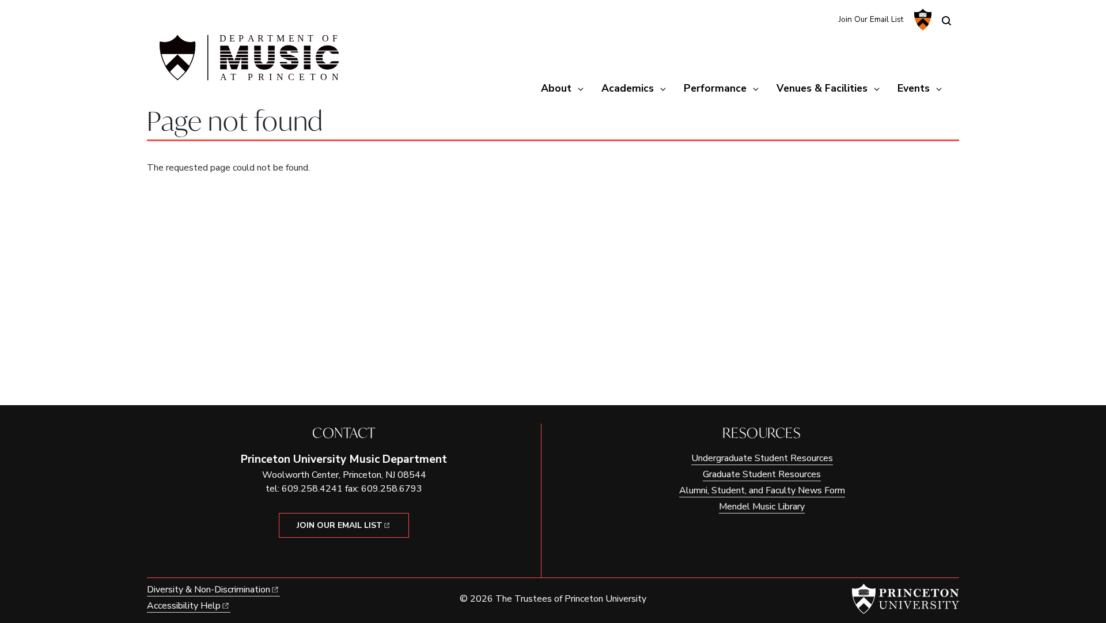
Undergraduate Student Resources (762, 458)
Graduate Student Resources (762, 474)
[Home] (248, 62)
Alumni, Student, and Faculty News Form (762, 490)
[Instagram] (803, 18)
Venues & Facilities (822, 88)
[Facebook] (822, 18)
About (556, 88)
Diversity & (208, 589)
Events (913, 88)
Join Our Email (339, 525)
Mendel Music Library (762, 506)
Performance (715, 88)
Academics (627, 88)
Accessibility (184, 605)
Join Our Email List (871, 19)
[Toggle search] (946, 21)
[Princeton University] (921, 20)
